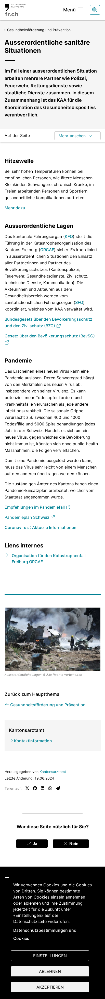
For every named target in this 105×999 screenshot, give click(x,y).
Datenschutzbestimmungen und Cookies (44, 934)
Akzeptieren (50, 987)
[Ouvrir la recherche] (95, 10)
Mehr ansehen (72, 135)
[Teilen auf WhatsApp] (50, 788)
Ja (34, 843)
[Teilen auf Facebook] (35, 788)
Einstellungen (50, 955)
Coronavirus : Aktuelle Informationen (40, 527)
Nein (73, 843)
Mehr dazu (15, 207)
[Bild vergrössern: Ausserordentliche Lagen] (53, 639)
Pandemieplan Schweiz (27, 517)
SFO (79, 302)
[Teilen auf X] (27, 788)
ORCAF (47, 249)
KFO (69, 236)
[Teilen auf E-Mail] (58, 788)
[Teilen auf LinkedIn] (43, 788)
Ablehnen (50, 971)
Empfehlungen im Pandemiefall (35, 507)
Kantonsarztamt (53, 771)
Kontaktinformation (33, 740)
